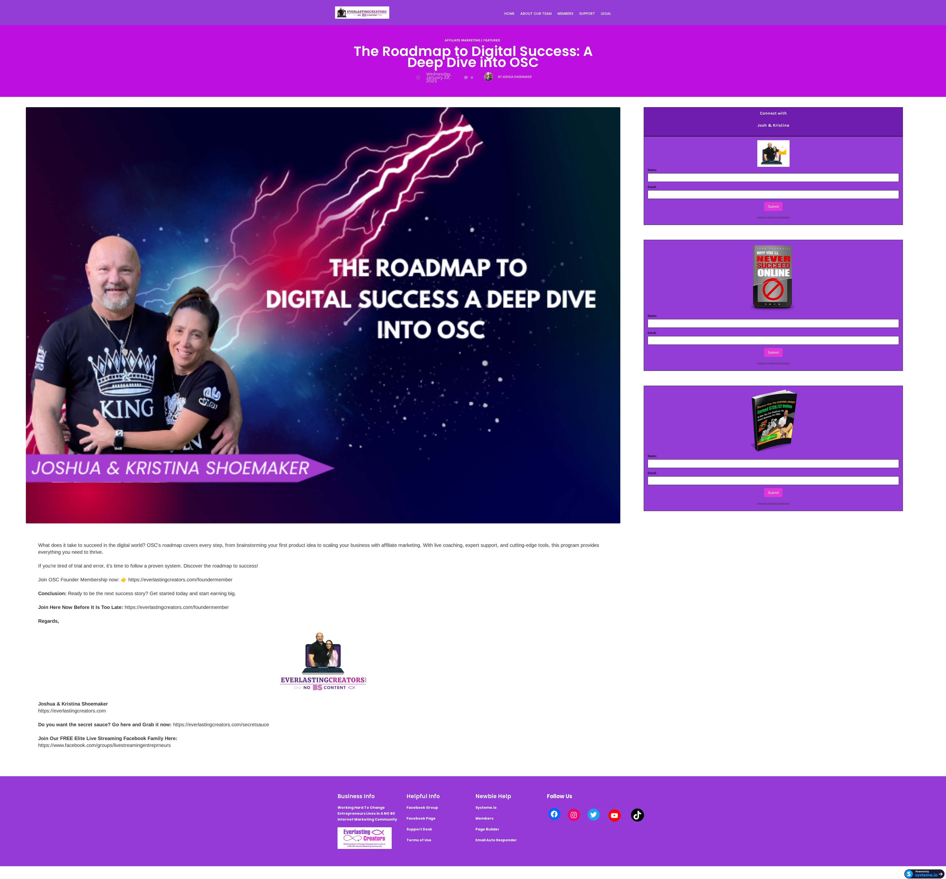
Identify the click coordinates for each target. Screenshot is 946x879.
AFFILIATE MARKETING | (463, 40)
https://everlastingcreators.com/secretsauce (221, 724)
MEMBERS (565, 13)
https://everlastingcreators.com (72, 710)
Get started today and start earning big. (192, 593)
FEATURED (491, 40)
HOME (509, 13)
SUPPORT (587, 13)
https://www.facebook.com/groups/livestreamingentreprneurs (104, 745)
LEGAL (606, 13)
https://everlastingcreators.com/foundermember (180, 579)
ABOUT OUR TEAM (536, 13)
